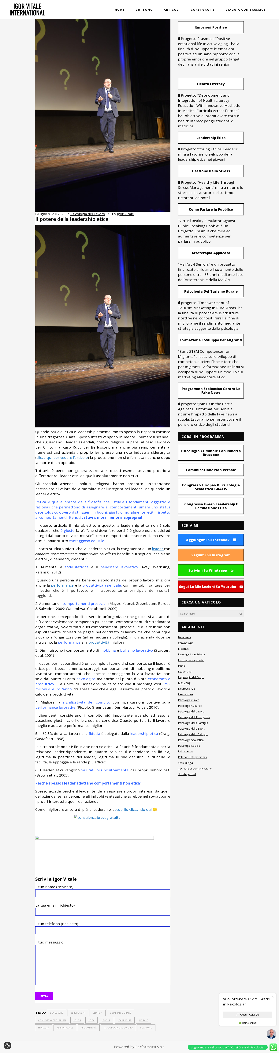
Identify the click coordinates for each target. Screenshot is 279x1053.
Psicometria (185, 751)
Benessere (56, 1013)
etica (91, 1020)
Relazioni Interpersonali (192, 757)
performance (62, 585)
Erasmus (183, 648)
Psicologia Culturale (190, 706)
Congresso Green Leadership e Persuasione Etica (211, 506)
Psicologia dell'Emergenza (194, 717)
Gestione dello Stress (211, 171)
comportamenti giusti (52, 1020)
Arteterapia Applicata (211, 253)
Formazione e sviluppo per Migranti (211, 340)
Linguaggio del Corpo (191, 677)
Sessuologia (185, 763)
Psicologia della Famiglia (193, 723)
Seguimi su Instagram (211, 555)
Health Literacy (211, 84)
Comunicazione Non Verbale (211, 470)
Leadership (125, 1020)
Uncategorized (187, 774)
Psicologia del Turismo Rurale (211, 291)
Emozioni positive (211, 27)
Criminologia (185, 643)
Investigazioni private (191, 660)
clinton (97, 1013)
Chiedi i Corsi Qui (249, 1014)
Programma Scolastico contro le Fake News (211, 390)
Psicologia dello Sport (191, 728)
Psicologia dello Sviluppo (193, 734)
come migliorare (120, 1013)
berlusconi (78, 1013)
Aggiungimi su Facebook (208, 540)
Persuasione (185, 694)
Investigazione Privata (191, 654)
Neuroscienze (186, 688)
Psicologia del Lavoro (87, 214)
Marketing (184, 683)
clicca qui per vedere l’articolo (62, 457)
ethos (77, 1020)
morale (143, 1020)
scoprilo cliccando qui (133, 809)
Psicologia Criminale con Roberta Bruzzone (211, 453)
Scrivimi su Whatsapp (207, 570)
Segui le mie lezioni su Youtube (207, 586)
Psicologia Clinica (188, 700)
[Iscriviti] (94, 838)
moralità (43, 1027)
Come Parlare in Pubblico (211, 209)
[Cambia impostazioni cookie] (7, 1045)
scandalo (146, 1027)
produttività (99, 642)
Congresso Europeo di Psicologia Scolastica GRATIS (211, 487)
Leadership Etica (211, 137)
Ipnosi (181, 666)
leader (158, 548)
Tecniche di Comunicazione (195, 768)
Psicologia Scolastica (191, 740)
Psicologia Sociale (189, 745)
